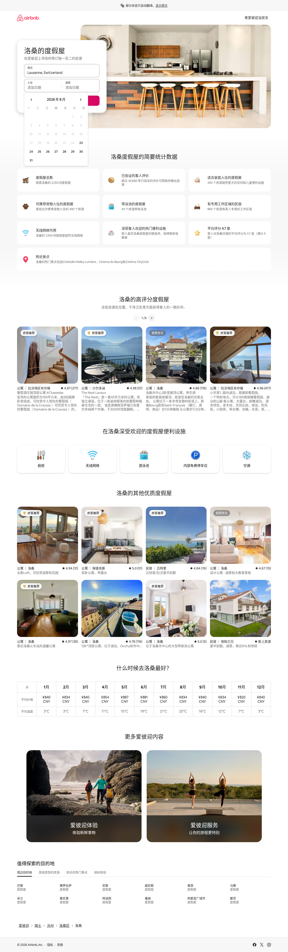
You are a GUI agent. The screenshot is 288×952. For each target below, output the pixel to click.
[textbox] (42, 87)
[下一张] (151, 318)
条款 (60, 945)
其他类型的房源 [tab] (49, 872)
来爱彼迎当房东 (256, 18)
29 (72, 151)
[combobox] (61, 72)
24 (31, 151)
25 (39, 151)
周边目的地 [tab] (24, 872)
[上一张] (136, 318)
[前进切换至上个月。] (31, 99)
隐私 (50, 945)
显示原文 (162, 5)
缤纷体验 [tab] (100, 872)
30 (81, 151)
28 (64, 151)
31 (31, 160)
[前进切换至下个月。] (80, 99)
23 (81, 143)
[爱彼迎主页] (28, 17)
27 (56, 151)
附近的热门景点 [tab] (77, 872)
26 (47, 151)
